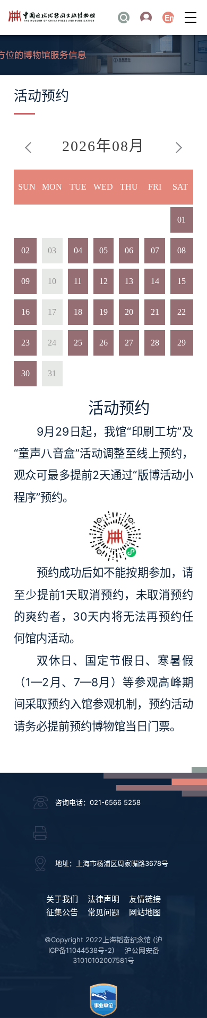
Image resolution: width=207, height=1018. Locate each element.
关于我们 (62, 899)
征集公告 (62, 912)
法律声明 (103, 899)
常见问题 (103, 912)
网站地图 (145, 912)
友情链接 (145, 899)
